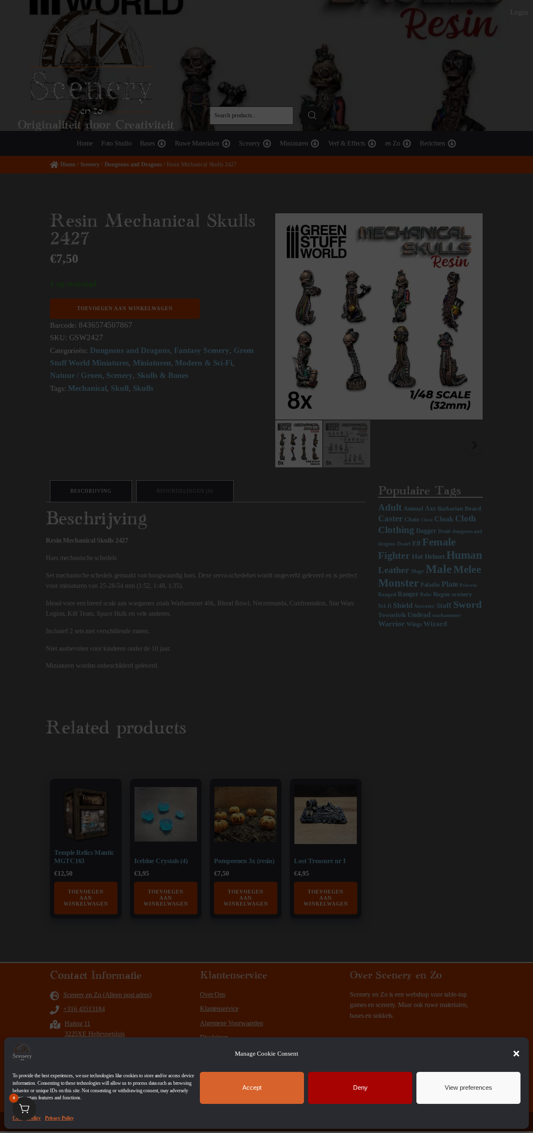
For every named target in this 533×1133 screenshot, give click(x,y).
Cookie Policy (26, 1118)
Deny (360, 1087)
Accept (252, 1087)
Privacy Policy (59, 1118)
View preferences (468, 1087)
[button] (516, 1053)
